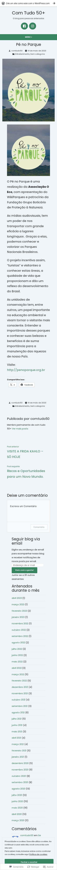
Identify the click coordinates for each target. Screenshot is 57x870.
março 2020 (18, 820)
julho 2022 (17, 648)
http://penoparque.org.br (26, 370)
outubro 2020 (19, 776)
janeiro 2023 (18, 617)
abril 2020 (17, 814)
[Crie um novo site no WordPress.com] (28, 3)
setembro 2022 (20, 636)
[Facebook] (24, 26)
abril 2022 (17, 667)
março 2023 (18, 604)
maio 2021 (17, 731)
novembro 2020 (20, 769)
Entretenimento (22, 54)
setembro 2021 (20, 706)
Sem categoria (37, 54)
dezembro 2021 (20, 687)
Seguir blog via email (26, 541)
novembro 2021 (20, 693)
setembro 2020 (20, 782)
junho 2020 (17, 801)
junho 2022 (17, 655)
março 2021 (18, 744)
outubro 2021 (18, 699)
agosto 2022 (18, 642)
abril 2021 (16, 737)
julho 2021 (17, 718)
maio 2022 (17, 661)
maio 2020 (17, 807)
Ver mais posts (20, 428)
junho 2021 (17, 725)
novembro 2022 (20, 623)
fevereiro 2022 (19, 680)
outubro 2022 (19, 629)
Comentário (38, 527)
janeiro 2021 (18, 756)
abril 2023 (17, 598)
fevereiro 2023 (19, 610)
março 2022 (18, 674)
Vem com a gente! (24, 570)
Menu (34, 37)
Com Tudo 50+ (28, 13)
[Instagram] (32, 26)
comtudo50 (17, 50)
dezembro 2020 (20, 763)
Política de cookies (38, 854)
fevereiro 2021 (19, 750)
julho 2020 (17, 795)
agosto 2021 (18, 712)
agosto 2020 (18, 788)
